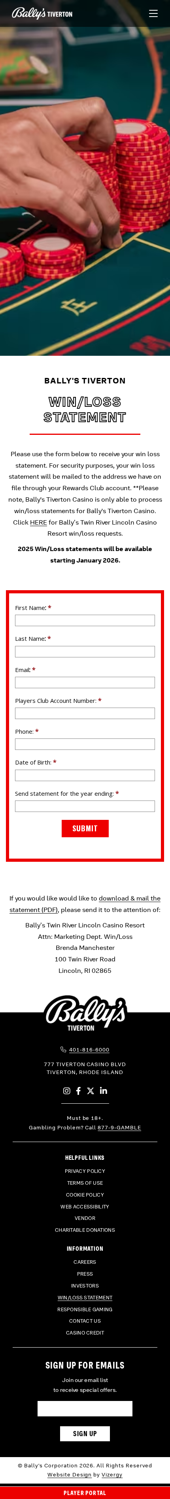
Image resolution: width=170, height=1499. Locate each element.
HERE (38, 522)
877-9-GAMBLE (119, 1127)
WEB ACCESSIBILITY (84, 1207)
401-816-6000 (89, 1049)
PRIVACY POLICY (85, 1171)
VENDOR (85, 1218)
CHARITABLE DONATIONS (85, 1230)
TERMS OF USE (85, 1183)
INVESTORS (85, 1286)
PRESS (85, 1274)
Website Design (69, 1474)
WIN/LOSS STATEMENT (85, 1298)
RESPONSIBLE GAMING (84, 1309)
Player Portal (85, 1493)
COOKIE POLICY (85, 1195)
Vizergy (112, 1474)
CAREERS (85, 1262)
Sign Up (85, 1433)
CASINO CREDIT (85, 1333)
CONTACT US (85, 1321)
